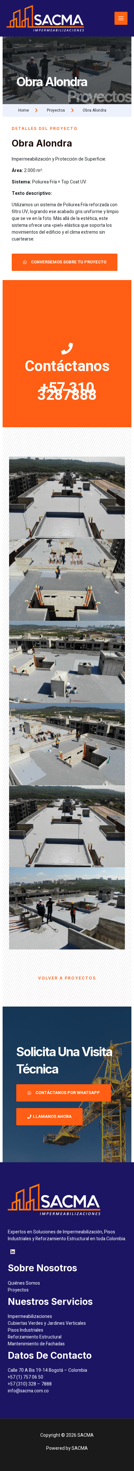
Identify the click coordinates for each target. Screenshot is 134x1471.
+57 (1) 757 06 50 (25, 1377)
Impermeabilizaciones (30, 1316)
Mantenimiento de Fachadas (36, 1343)
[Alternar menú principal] (120, 18)
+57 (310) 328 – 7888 (30, 1384)
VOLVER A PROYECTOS (67, 978)
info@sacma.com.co (28, 1390)
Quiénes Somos (24, 1283)
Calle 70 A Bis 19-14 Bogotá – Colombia (47, 1370)
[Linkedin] (13, 1252)
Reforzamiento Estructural (34, 1337)
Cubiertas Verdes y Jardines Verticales (47, 1323)
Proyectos (18, 1290)
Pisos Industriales (25, 1330)
